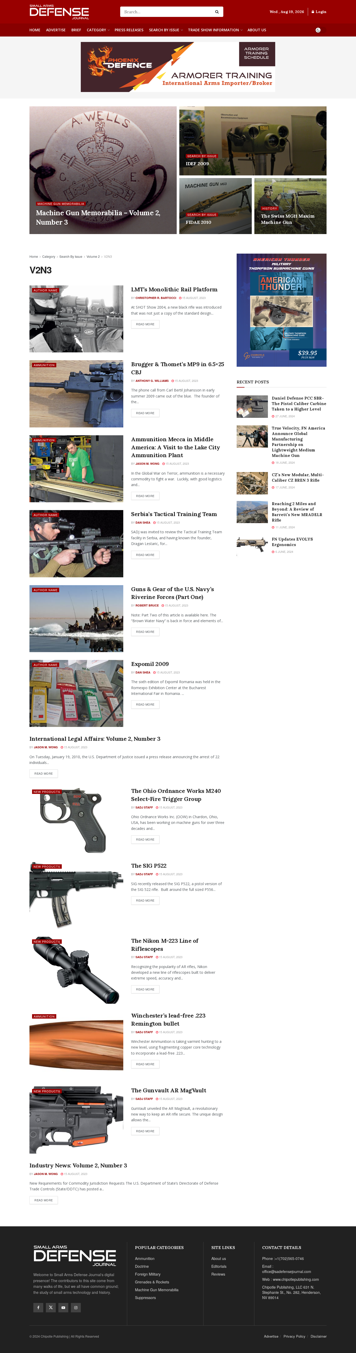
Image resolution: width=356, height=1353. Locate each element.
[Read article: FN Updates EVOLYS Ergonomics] (252, 547)
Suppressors (145, 1297)
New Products (47, 791)
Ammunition (44, 365)
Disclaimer (319, 1336)
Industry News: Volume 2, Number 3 (78, 1165)
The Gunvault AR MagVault (168, 1090)
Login (321, 11)
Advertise (56, 29)
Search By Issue (164, 29)
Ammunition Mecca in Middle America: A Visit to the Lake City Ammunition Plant (175, 447)
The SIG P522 (149, 865)
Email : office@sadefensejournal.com (286, 1269)
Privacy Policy (294, 1336)
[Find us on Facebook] (38, 1307)
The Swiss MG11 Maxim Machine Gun (288, 219)
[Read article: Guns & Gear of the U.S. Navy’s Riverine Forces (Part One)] (76, 618)
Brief (76, 29)
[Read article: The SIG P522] (76, 895)
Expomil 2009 (150, 664)
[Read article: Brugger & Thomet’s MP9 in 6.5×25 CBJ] (76, 393)
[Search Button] (218, 12)
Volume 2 (93, 256)
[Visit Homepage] (71, 12)
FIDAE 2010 (198, 222)
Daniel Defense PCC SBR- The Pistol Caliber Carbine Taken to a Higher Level (299, 404)
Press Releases (129, 29)
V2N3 (108, 256)
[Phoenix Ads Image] (178, 66)
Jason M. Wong (147, 464)
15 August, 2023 (193, 298)
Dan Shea (143, 522)
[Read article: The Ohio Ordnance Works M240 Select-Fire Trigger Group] (76, 820)
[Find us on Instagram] (76, 1307)
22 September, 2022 (87, 232)
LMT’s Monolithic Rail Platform (174, 289)
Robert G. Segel (53, 232)
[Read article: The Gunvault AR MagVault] (76, 1119)
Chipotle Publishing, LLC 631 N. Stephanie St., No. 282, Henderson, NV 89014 (291, 1292)
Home (34, 29)
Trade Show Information (213, 29)
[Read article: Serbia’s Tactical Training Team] (76, 543)
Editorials (218, 1266)
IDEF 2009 (197, 164)
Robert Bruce (147, 605)
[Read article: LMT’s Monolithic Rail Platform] (76, 318)
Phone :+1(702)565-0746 (283, 1258)
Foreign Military (148, 1274)
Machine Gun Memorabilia (61, 204)
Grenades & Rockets (152, 1281)
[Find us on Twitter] (51, 1307)
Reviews (218, 1274)
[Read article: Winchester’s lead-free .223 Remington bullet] (76, 1045)
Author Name (46, 290)
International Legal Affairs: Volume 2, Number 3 (94, 738)
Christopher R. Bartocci (156, 298)
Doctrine (142, 1266)
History (269, 208)
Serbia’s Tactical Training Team (174, 514)
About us (257, 29)
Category (96, 29)
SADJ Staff (144, 807)
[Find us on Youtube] (63, 1307)
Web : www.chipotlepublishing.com (290, 1279)
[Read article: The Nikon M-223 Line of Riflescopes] (76, 970)
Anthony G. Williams (152, 381)
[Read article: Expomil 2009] (76, 693)
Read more (147, 323)
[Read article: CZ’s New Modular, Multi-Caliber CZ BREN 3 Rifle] (252, 483)
